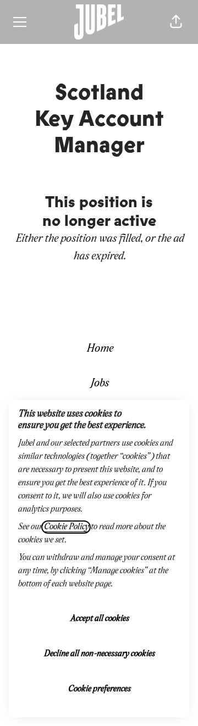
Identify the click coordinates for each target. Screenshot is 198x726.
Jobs (99, 383)
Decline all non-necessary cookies (99, 654)
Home (99, 348)
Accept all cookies (99, 618)
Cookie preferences (99, 689)
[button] (176, 22)
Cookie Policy (66, 527)
